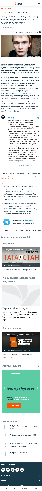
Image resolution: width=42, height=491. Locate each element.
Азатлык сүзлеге (11, 366)
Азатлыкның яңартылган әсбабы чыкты (21, 335)
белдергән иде (7, 179)
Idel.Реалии (25, 488)
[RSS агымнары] (22, 470)
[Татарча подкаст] (6, 488)
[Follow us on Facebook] (3, 470)
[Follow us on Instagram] (13, 470)
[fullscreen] (37, 265)
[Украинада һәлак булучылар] (21, 295)
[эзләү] (36, 488)
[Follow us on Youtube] (8, 470)
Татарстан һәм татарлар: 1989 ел (18, 250)
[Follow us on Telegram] (17, 470)
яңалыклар (6, 9)
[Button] (20, 32)
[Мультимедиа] (14, 488)
